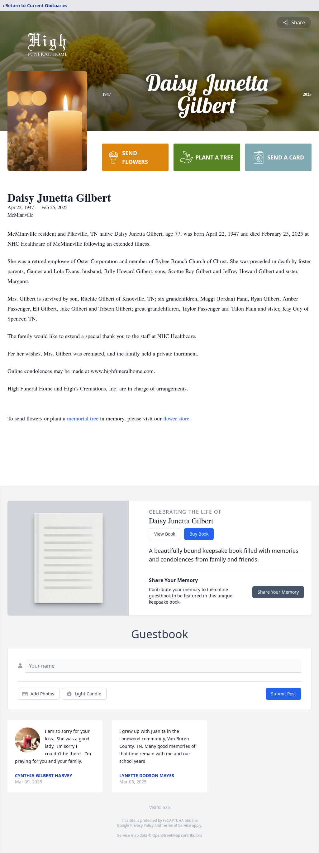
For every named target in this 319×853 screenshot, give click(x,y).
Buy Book (198, 534)
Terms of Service (176, 825)
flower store (176, 418)
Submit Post (283, 694)
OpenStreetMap (166, 835)
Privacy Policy (142, 825)
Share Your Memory (278, 592)
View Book (164, 534)
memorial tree (82, 418)
